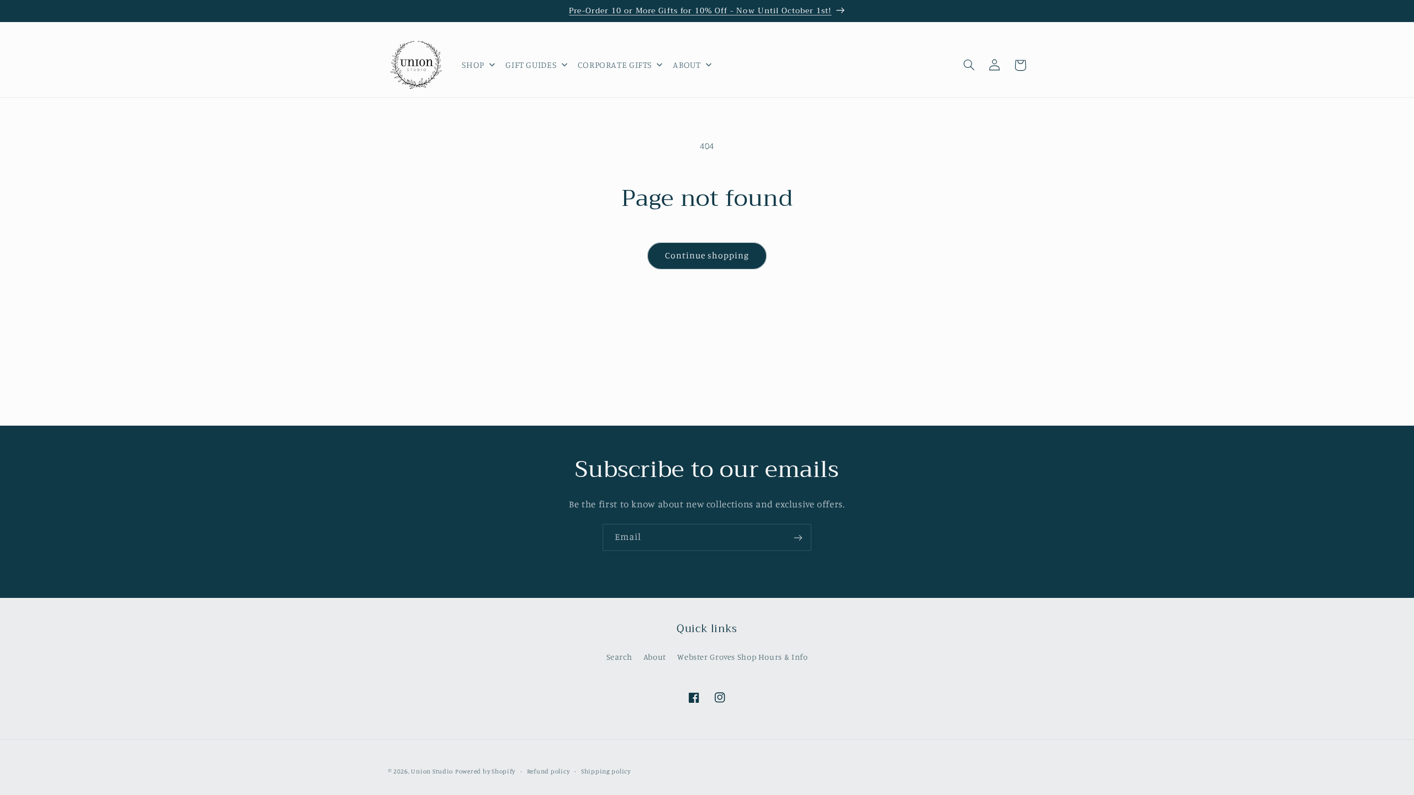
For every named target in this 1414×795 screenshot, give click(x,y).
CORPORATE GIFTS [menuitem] (615, 64)
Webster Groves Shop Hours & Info (742, 656)
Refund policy (548, 771)
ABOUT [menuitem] (686, 64)
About (654, 656)
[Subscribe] (798, 537)
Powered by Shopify (485, 771)
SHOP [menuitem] (473, 64)
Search (619, 656)
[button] (969, 65)
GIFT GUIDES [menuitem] (530, 64)
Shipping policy (606, 771)
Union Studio (432, 771)
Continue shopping (707, 255)
